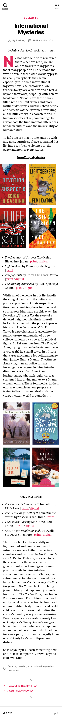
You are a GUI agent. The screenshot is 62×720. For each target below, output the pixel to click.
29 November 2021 (43, 40)
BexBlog (20, 40)
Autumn (12, 666)
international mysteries (41, 666)
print (33, 261)
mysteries (13, 670)
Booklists (31, 17)
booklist (22, 666)
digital (43, 261)
